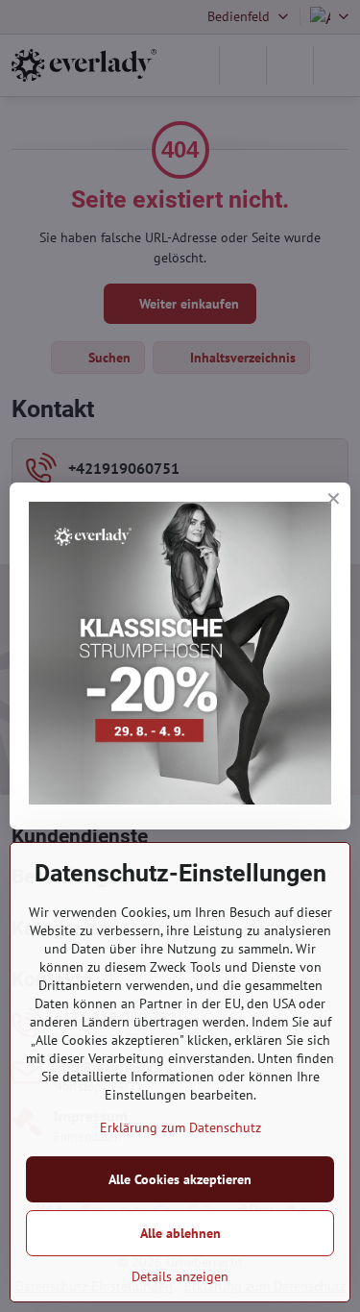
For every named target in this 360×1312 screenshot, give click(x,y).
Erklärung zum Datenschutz (180, 1127)
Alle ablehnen (180, 1233)
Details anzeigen (180, 1276)
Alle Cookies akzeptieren (180, 1179)
